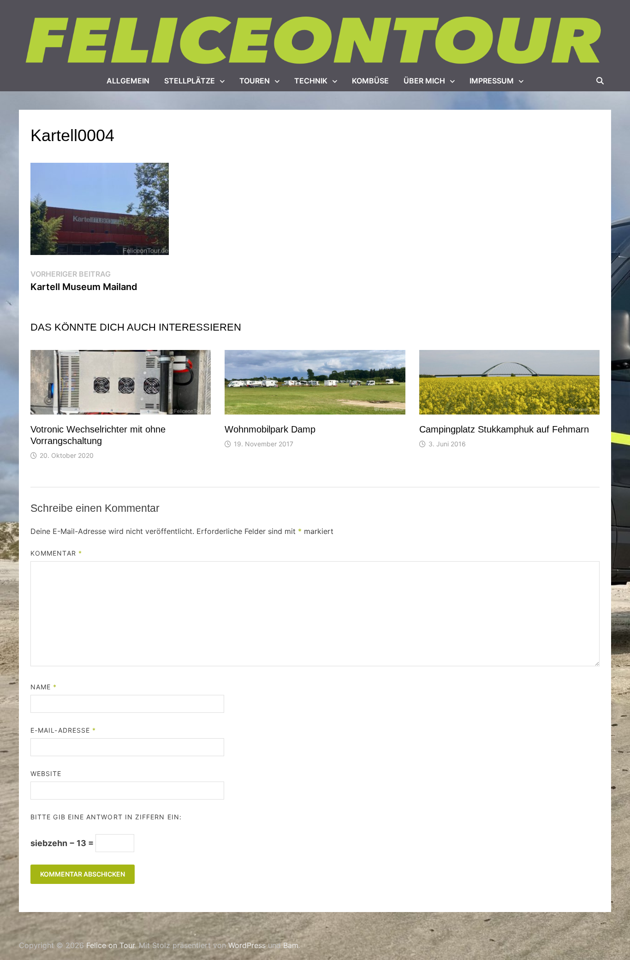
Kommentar (56, 553)
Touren (254, 80)
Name (43, 687)
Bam (290, 945)
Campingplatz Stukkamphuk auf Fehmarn (504, 429)
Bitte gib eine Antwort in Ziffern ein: (106, 817)
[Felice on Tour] (315, 41)
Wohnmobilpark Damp (270, 429)
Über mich (424, 80)
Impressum (492, 80)
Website (46, 773)
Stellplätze (189, 80)
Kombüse (370, 80)
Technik (310, 80)
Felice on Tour (110, 945)
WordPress (247, 945)
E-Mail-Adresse (63, 730)
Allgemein (128, 80)
